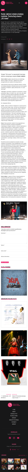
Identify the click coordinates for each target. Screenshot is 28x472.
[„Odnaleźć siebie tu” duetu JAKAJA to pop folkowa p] (17, 461)
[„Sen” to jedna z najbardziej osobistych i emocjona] (11, 461)
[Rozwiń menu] (19, 3)
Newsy (3, 9)
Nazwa (2, 245)
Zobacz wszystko (21, 455)
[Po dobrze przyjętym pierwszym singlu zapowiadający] (4, 461)
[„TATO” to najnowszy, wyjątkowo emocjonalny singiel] (11, 468)
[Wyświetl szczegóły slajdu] (14, 343)
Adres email (4, 250)
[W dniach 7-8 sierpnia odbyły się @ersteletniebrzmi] (17, 468)
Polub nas (14, 449)
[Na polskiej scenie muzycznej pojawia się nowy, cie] (24, 461)
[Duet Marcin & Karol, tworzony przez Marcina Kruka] (4, 468)
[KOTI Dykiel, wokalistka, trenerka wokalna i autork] (24, 468)
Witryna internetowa (5, 256)
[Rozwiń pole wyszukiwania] (26, 3)
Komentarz (3, 233)
